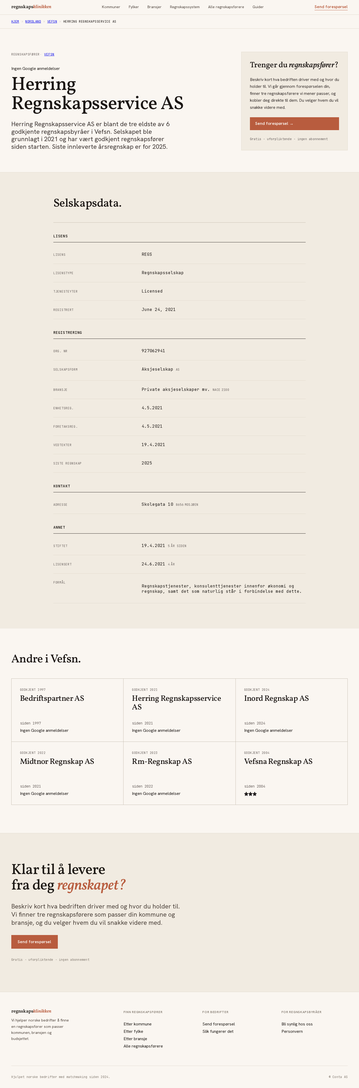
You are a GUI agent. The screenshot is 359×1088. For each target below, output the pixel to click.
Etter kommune (138, 1024)
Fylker (134, 6)
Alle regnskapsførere (226, 6)
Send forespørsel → (274, 123)
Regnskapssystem (185, 6)
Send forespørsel (331, 6)
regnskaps (31, 7)
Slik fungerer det (217, 1031)
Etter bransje (135, 1038)
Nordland (33, 21)
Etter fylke (133, 1031)
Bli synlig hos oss (297, 1024)
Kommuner (111, 6)
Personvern (292, 1031)
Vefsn (52, 21)
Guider (258, 6)
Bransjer (154, 6)
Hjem (15, 21)
